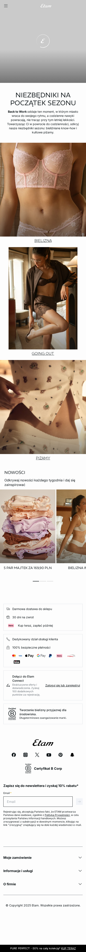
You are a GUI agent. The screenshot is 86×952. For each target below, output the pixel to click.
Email (7, 793)
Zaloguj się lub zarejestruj (62, 685)
